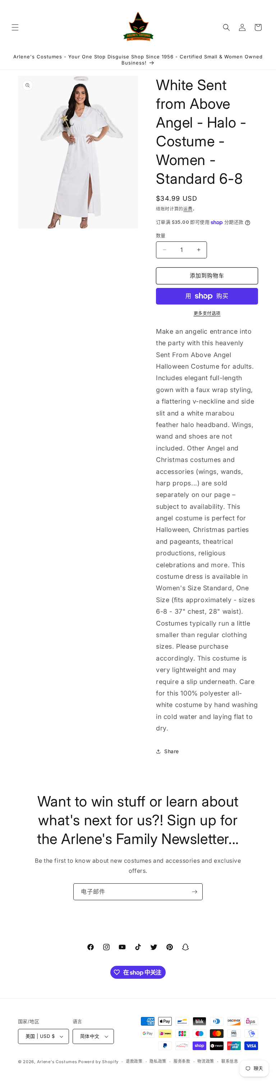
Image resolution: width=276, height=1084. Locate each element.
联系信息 (229, 1061)
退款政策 (134, 1061)
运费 (187, 209)
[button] (15, 27)
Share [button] (171, 751)
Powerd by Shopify (98, 1061)
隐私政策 (158, 1061)
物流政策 (205, 1061)
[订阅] (194, 891)
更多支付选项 (207, 313)
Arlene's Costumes (57, 1061)
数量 (161, 235)
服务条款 (182, 1061)
